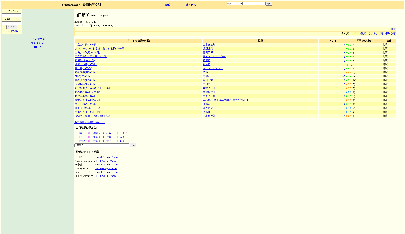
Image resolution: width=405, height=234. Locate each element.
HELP (37, 47)
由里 (107, 137)
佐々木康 (208, 108)
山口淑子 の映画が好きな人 (89, 122)
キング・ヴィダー (213, 68)
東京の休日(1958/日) (86, 44)
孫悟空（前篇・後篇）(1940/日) (92, 115)
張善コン (235, 100)
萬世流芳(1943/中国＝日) (88, 100)
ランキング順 (375, 33)
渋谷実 (206, 72)
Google (99, 157)
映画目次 (191, 4)
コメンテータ (37, 38)
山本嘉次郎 (209, 44)
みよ (121, 137)
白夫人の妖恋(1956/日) (87, 52)
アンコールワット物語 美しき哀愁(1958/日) (100, 48)
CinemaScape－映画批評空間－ (83, 4)
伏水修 (206, 112)
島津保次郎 (209, 92)
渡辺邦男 (208, 48)
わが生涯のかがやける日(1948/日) (93, 88)
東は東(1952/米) (83, 68)
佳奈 (94, 133)
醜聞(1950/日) (82, 76)
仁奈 (94, 141)
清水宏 (206, 104)
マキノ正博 (209, 96)
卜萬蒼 (215, 100)
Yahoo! (113, 161)
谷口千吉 (208, 80)
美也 (121, 133)
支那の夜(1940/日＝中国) (88, 112)
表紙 (167, 4)
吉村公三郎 (209, 88)
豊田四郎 (208, 52)
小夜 (107, 133)
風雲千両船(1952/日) (86, 64)
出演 (393, 29)
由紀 (81, 141)
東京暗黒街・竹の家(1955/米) (91, 56)
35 (343, 76)
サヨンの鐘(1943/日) (86, 104)
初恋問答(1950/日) (85, 72)
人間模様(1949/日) (85, 84)
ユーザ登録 (12, 31)
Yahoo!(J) (108, 157)
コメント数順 (358, 33)
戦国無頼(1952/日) (85, 60)
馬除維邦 (224, 100)
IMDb (98, 161)
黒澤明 (206, 76)
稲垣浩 (206, 60)
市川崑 (206, 84)
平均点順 (390, 33)
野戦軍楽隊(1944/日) (86, 96)
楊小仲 (244, 100)
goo (116, 157)
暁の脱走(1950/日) (85, 80)
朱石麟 (206, 100)
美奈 (94, 137)
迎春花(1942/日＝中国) (87, 108)
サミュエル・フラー (214, 56)
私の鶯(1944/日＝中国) (87, 92)
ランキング (37, 42)
